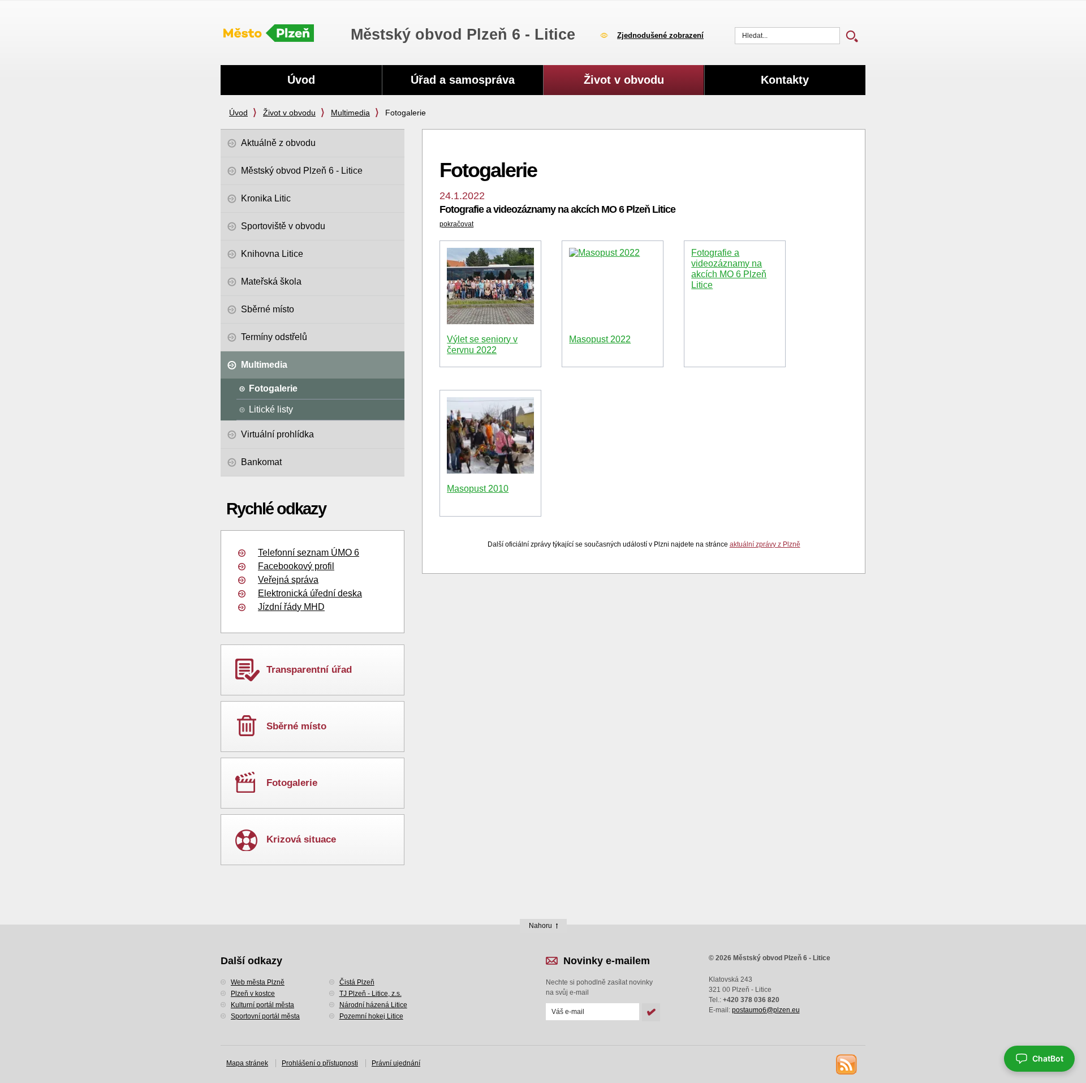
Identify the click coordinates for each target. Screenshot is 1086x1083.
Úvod (238, 112)
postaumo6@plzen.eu (766, 1010)
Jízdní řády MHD (291, 607)
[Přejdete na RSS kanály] (845, 1064)
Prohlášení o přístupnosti (320, 1063)
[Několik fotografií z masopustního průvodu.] (490, 435)
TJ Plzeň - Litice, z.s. (370, 994)
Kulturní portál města (262, 1005)
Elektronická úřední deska (310, 593)
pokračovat (456, 224)
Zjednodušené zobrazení (660, 35)
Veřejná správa (288, 580)
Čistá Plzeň (356, 982)
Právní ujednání (396, 1063)
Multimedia (350, 112)
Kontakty (785, 80)
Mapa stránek (247, 1063)
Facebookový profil (296, 566)
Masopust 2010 (477, 488)
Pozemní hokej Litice (371, 1016)
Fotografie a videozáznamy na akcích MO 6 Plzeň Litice (557, 209)
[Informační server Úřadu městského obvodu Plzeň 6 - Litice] (268, 34)
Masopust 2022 (600, 339)
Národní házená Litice (373, 1005)
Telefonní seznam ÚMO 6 (308, 552)
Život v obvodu (289, 112)
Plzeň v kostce (253, 994)
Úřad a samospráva (463, 80)
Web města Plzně (258, 982)
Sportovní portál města (265, 1016)
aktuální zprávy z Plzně (765, 544)
